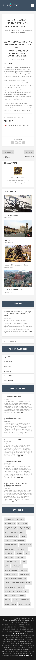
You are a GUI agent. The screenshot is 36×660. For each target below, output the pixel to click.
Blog (6, 532)
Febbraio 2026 (8, 380)
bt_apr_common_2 (11, 536)
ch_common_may (11, 545)
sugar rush (24, 600)
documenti (9, 553)
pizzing (19, 591)
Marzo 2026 (8, 376)
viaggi (27, 604)
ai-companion (10, 524)
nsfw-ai (21, 587)
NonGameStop (10, 587)
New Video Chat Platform (21, 583)
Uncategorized (10, 604)
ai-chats (20, 519)
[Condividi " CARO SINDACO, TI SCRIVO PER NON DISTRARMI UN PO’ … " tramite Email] (20, 143)
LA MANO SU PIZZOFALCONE (13, 290)
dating (23, 549)
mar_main (23, 570)
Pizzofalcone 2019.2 (11, 215)
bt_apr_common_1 (18, 532)
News (7, 583)
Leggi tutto (20, 412)
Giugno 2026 (8, 361)
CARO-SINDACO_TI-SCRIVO (10, 117)
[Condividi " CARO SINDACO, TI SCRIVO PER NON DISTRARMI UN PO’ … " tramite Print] (24, 143)
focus (27, 553)
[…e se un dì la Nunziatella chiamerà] (18, 253)
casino (23, 536)
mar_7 (24, 562)
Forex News (9, 557)
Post (26, 591)
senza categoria (18, 595)
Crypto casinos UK (12, 549)
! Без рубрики (9, 519)
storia (15, 600)
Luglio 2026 (7, 357)
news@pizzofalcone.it (20, 633)
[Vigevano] (18, 228)
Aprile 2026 (7, 371)
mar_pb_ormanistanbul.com (15, 579)
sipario (7, 600)
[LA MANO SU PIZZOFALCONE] (18, 278)
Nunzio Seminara (16, 30)
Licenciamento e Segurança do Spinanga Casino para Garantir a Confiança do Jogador (17, 313)
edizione (14, 32)
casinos (8, 540)
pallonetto (9, 591)
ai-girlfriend (22, 524)
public (7, 595)
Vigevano (7, 240)
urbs (20, 604)
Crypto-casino (25, 545)
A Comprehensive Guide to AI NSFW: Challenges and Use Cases (16, 484)
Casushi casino (18, 540)
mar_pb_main (24, 574)
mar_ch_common (11, 570)
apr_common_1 (10, 528)
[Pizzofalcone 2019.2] (18, 203)
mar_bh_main (17, 566)
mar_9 (7, 566)
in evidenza (21, 32)
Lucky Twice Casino (12, 562)
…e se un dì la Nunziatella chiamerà (17, 265)
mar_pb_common (11, 574)
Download (21, 117)
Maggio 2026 (8, 366)
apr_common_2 (24, 528)
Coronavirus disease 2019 (12, 396)
